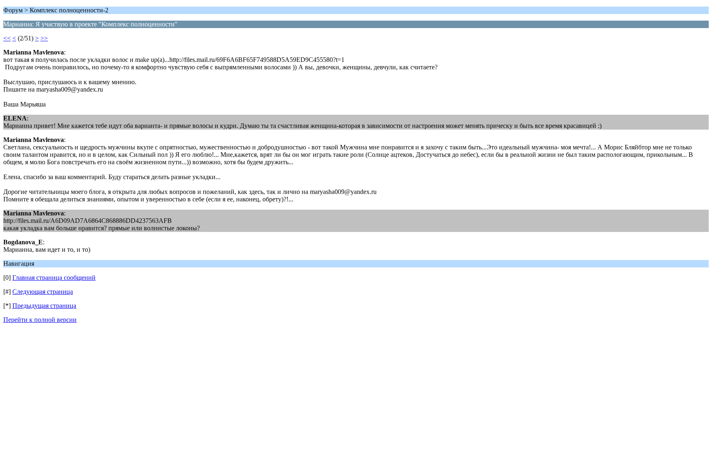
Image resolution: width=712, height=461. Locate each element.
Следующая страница (42, 291)
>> (44, 38)
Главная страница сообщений (54, 277)
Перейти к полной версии (40, 319)
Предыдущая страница (44, 305)
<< (7, 38)
